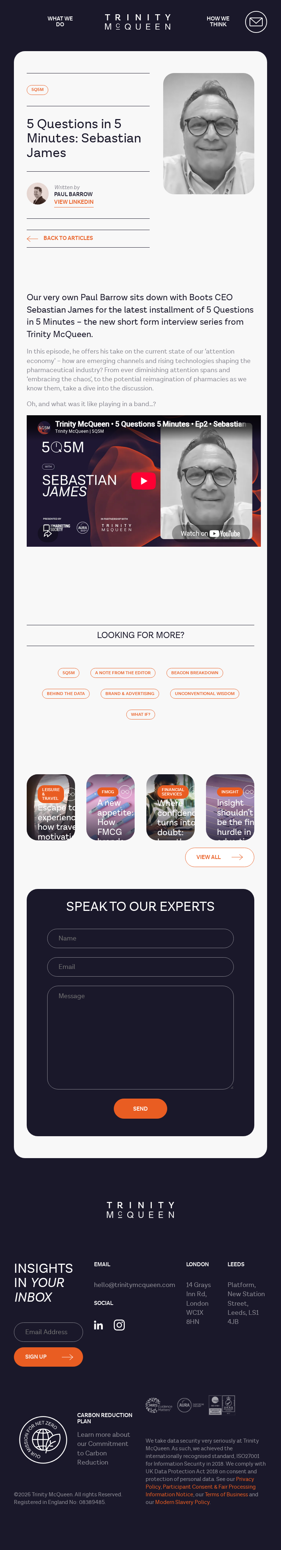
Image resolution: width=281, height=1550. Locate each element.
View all (208, 857)
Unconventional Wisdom (205, 693)
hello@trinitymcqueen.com (134, 1285)
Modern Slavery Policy (182, 1502)
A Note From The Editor (123, 673)
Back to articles (68, 239)
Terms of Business (226, 1495)
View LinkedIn (74, 202)
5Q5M (37, 89)
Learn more (94, 1435)
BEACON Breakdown (194, 673)
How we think (218, 22)
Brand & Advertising (129, 693)
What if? (140, 714)
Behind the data (66, 693)
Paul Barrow (73, 194)
